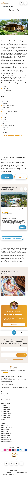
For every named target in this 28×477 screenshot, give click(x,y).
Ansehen (22, 227)
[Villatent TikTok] (21, 463)
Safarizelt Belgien (5, 435)
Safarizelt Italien (5, 431)
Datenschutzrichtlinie (18, 359)
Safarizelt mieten (5, 425)
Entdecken (21, 333)
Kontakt (3, 396)
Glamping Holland (5, 407)
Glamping (3, 405)
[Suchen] (21, 3)
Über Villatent (14, 324)
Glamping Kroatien (5, 417)
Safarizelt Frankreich (6, 433)
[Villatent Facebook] (6, 463)
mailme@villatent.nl (7, 381)
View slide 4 (15, 205)
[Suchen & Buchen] (14, 332)
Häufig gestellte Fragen (7, 400)
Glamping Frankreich (6, 413)
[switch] (6, 359)
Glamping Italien (5, 411)
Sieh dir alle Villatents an (21, 176)
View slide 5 (16, 205)
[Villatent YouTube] (16, 463)
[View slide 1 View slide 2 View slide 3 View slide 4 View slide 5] (14, 199)
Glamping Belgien (5, 415)
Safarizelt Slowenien (6, 439)
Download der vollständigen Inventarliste (11, 135)
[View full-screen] (26, 20)
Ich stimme (15, 359)
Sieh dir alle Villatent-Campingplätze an (11, 238)
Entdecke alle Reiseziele (7, 176)
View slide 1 (13, 33)
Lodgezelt (3, 419)
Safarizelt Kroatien (5, 437)
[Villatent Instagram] (11, 463)
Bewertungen (4, 398)
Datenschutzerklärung (21, 472)
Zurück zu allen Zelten (7, 6)
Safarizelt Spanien (5, 429)
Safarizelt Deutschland (6, 441)
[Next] (25, 27)
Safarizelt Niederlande (6, 427)
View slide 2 (14, 33)
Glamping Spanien (5, 409)
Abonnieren (20, 354)
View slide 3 (15, 33)
